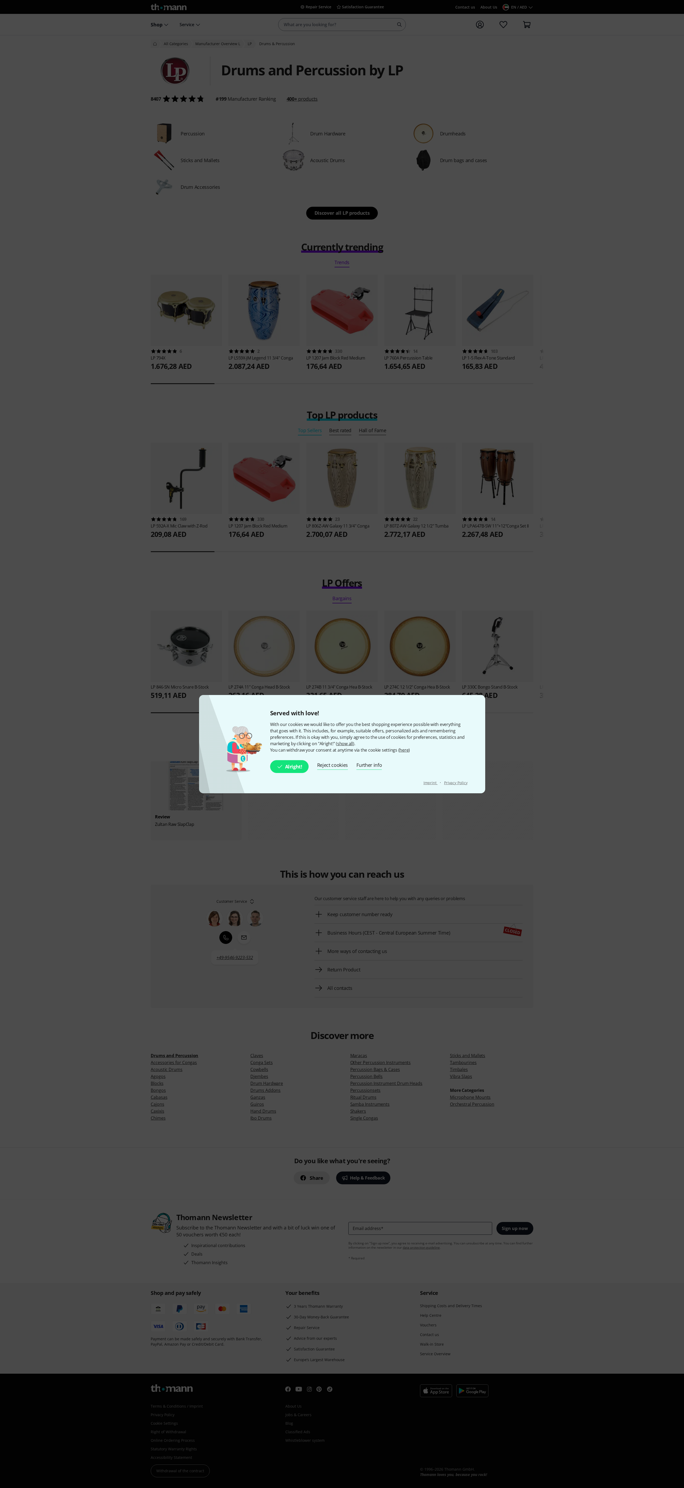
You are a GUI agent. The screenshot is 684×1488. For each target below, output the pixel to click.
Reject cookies (332, 765)
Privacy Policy (456, 782)
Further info (369, 765)
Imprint (430, 782)
